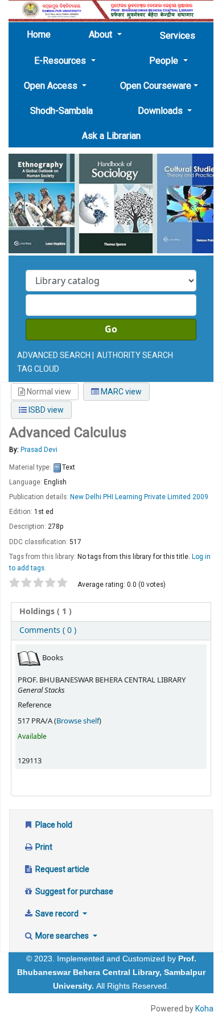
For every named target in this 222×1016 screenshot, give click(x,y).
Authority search (135, 355)
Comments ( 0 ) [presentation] (47, 630)
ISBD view (45, 409)
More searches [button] (62, 935)
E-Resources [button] (61, 60)
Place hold (53, 824)
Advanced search (54, 355)
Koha (204, 1008)
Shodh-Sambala (61, 110)
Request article (61, 869)
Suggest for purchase (73, 891)
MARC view (120, 391)
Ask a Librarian (111, 135)
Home (42, 34)
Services (177, 35)
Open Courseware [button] (155, 85)
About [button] (101, 34)
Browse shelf (77, 721)
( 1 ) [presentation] (45, 612)
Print (43, 847)
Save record (57, 913)
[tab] (111, 612)
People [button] (164, 60)
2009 (200, 497)
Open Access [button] (52, 85)
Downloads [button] (161, 110)
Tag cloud (38, 368)
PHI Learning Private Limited (147, 497)
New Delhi (85, 497)
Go (111, 329)
